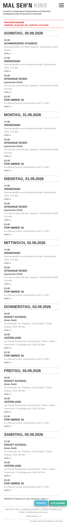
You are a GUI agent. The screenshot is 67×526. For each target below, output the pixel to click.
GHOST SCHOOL (15, 316)
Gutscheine (58, 503)
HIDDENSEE (12, 61)
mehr (6, 53)
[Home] (26, 5)
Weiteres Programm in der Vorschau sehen (25, 498)
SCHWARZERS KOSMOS (20, 43)
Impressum (8, 21)
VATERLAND (12, 337)
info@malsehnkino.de (37, 512)
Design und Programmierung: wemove (46, 521)
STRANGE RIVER (15, 78)
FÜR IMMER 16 (14, 99)
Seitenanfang (32, 516)
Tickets (41, 503)
